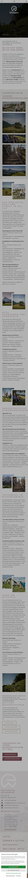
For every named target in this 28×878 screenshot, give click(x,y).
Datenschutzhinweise (10, 875)
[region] (13, 860)
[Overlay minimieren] (25, 854)
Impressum (18, 875)
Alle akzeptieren (12, 867)
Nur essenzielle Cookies (13, 870)
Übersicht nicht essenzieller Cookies (13, 873)
